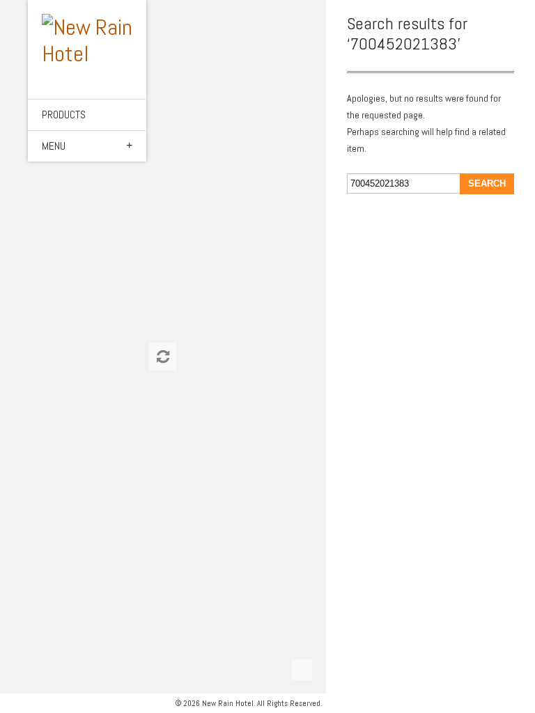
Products (64, 114)
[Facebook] (9, 703)
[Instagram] (24, 703)
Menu (53, 146)
